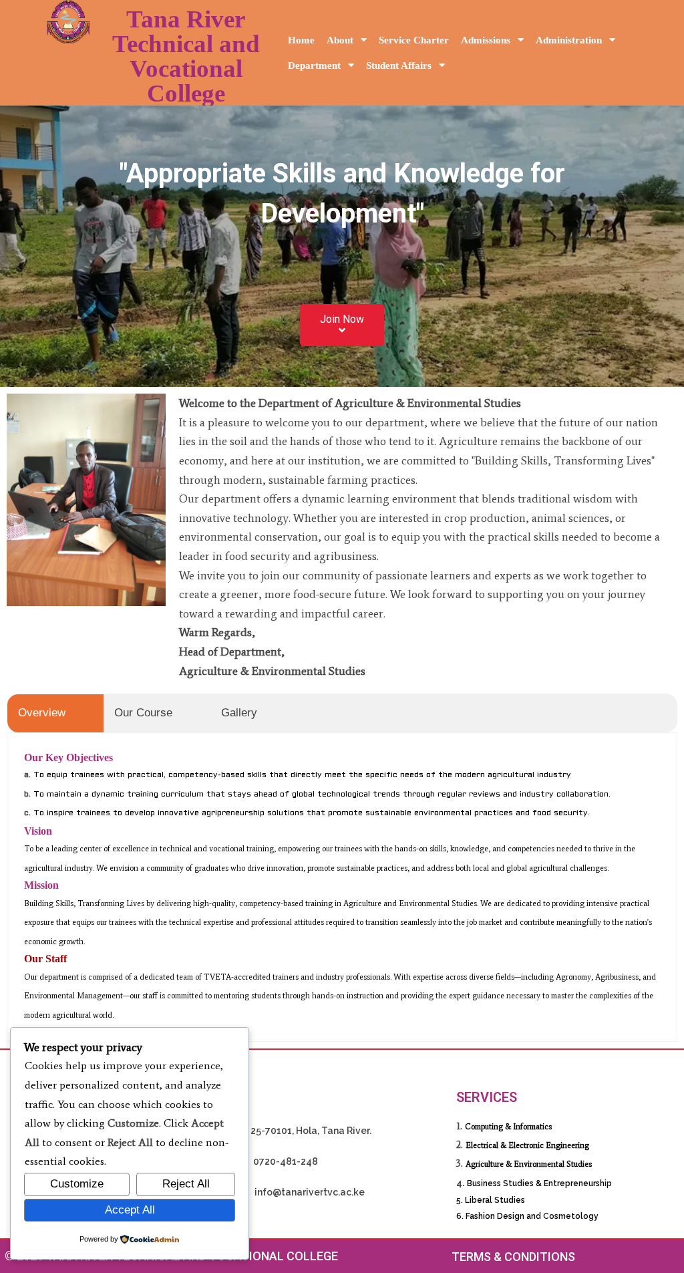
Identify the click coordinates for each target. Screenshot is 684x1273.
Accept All (130, 1209)
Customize (77, 1183)
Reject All (186, 1183)
